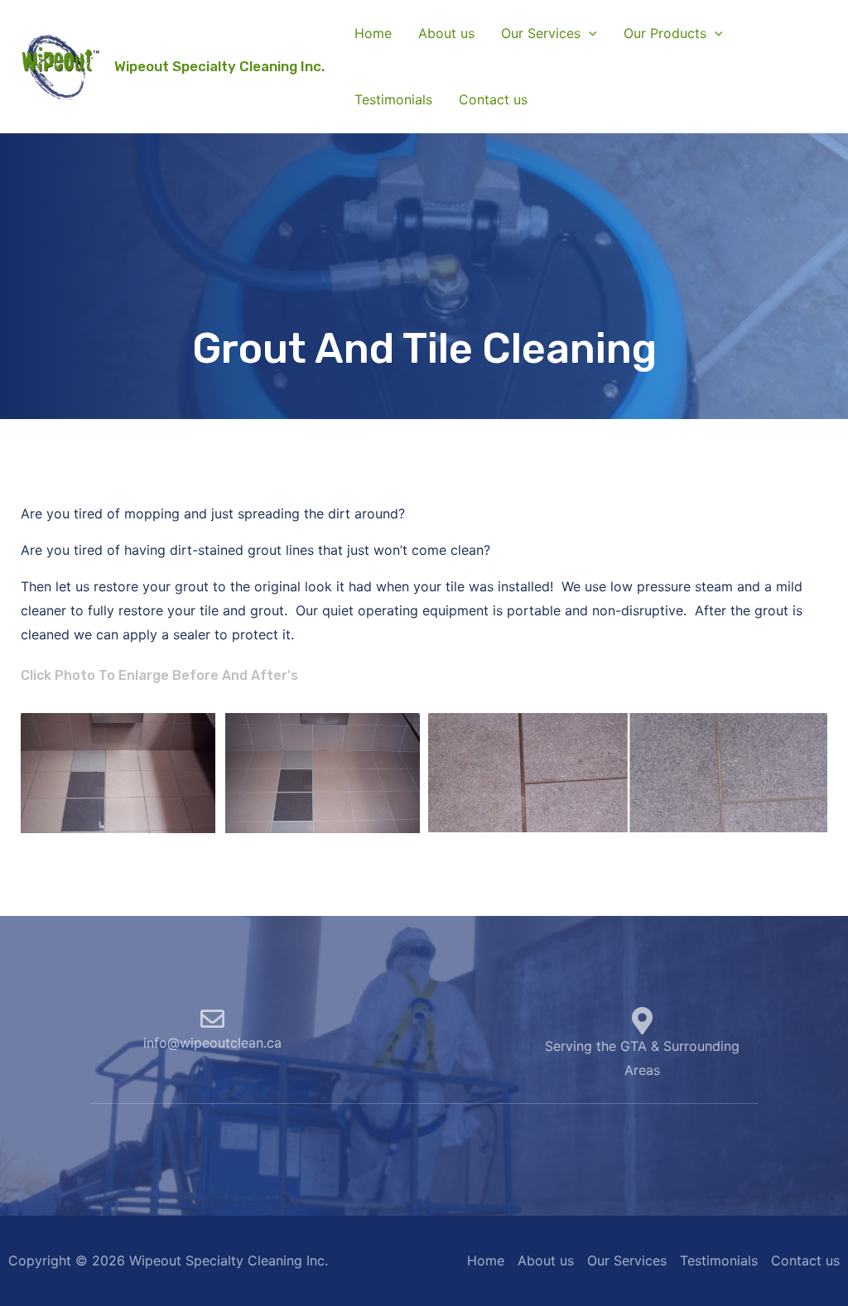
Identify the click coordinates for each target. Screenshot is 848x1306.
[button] (589, 33)
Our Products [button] (665, 33)
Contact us (493, 99)
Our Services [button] (541, 33)
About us (446, 33)
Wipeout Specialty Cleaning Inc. (219, 66)
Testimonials (393, 99)
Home (373, 33)
